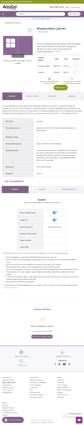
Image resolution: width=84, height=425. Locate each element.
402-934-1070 (7, 385)
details (12, 96)
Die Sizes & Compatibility (38, 382)
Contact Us (60, 380)
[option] (11, 23)
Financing (60, 382)
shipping (71, 96)
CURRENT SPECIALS (62, 356)
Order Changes (62, 385)
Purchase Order (35, 392)
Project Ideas (32, 96)
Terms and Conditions (47, 422)
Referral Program (8, 410)
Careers (5, 415)
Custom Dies (34, 387)
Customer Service (8, 380)
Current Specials (35, 385)
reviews (51, 96)
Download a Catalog (36, 395)
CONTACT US (21, 365)
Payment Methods (63, 387)
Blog (31, 390)
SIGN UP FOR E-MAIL (21, 356)
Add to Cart (59, 87)
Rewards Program (8, 408)
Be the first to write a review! (42, 337)
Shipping (60, 392)
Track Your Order (63, 395)
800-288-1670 (57, 7)
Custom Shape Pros (11, 287)
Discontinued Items (36, 397)
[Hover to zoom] (18, 43)
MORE (58, 52)
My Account (75, 7)
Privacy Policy (35, 422)
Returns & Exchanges (64, 390)
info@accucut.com (8, 387)
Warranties (60, 397)
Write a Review (43, 32)
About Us (5, 405)
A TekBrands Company (9, 413)
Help (67, 7)
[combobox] (27, 14)
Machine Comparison (37, 380)
